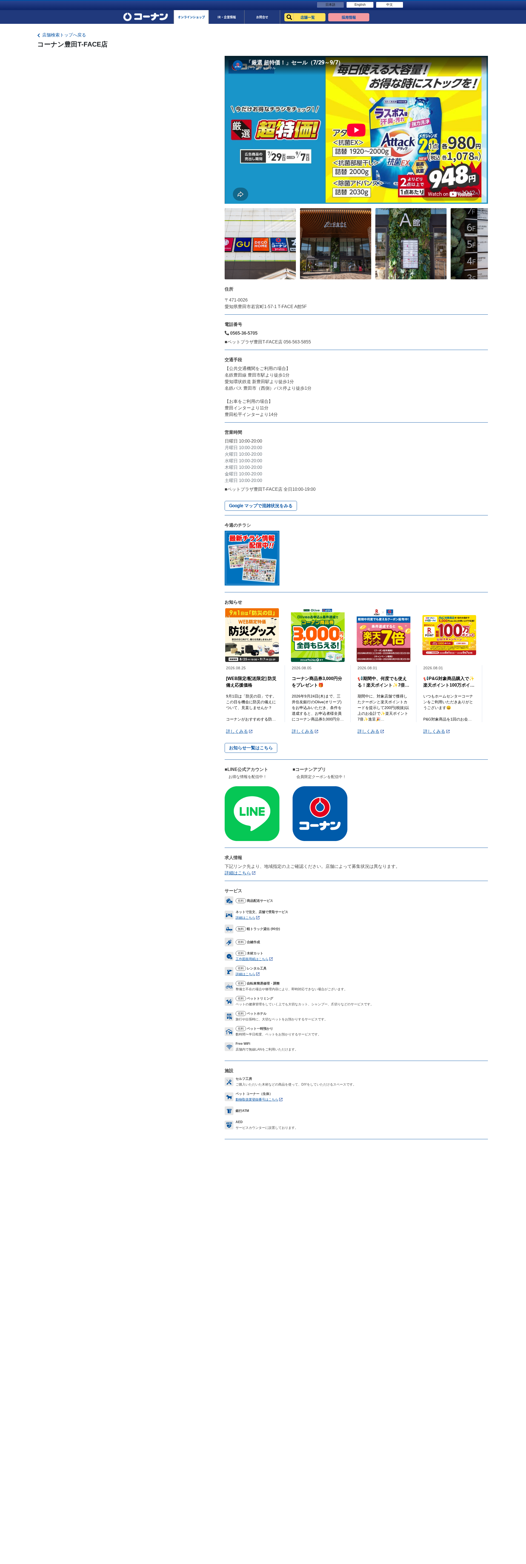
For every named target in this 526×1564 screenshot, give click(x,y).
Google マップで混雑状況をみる (261, 505)
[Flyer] (252, 558)
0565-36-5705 (243, 333)
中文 (389, 5)
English (360, 5)
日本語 (330, 5)
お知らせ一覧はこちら (251, 747)
